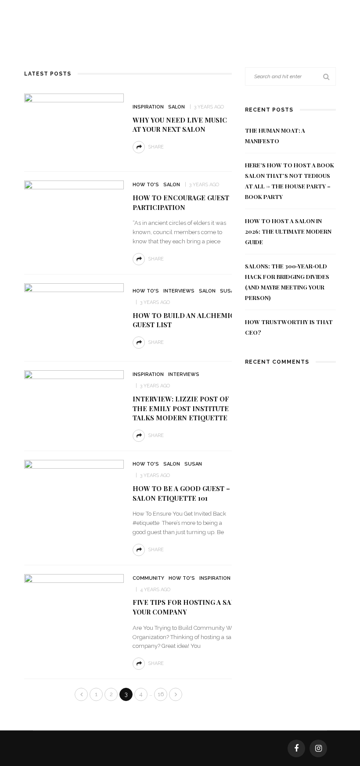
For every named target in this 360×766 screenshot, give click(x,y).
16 (161, 694)
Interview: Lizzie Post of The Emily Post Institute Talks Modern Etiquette (181, 408)
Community (148, 578)
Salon (176, 107)
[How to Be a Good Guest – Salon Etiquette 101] (74, 494)
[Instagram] (318, 748)
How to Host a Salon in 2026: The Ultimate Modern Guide (288, 231)
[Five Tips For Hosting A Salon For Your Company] (74, 608)
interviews (178, 291)
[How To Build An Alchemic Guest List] (74, 317)
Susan (229, 291)
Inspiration (148, 107)
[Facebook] (296, 748)
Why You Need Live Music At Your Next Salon (180, 125)
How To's (146, 185)
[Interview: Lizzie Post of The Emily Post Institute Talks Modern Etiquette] (74, 404)
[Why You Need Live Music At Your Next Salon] (74, 127)
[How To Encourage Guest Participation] (74, 214)
